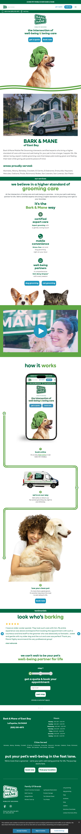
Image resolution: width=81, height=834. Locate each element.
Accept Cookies (22, 831)
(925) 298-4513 (10, 813)
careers (65, 805)
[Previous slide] (2, 633)
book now (68, 7)
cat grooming (49, 283)
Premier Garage (48, 793)
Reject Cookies (40, 831)
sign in (47, 700)
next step (40, 694)
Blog (64, 802)
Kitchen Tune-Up (29, 799)
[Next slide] (78, 633)
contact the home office (70, 813)
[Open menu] (75, 7)
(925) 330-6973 (17, 727)
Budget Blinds (29, 796)
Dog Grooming (67, 791)
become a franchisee (69, 809)
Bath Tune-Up (28, 793)
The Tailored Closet (48, 796)
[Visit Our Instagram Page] (10, 806)
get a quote (58, 7)
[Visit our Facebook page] (4, 806)
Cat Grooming (67, 788)
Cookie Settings (59, 831)
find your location (47, 770)
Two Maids (46, 799)
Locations (65, 798)
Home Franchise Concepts (32, 790)
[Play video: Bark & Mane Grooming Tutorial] (40, 331)
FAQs (64, 795)
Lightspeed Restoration (50, 790)
